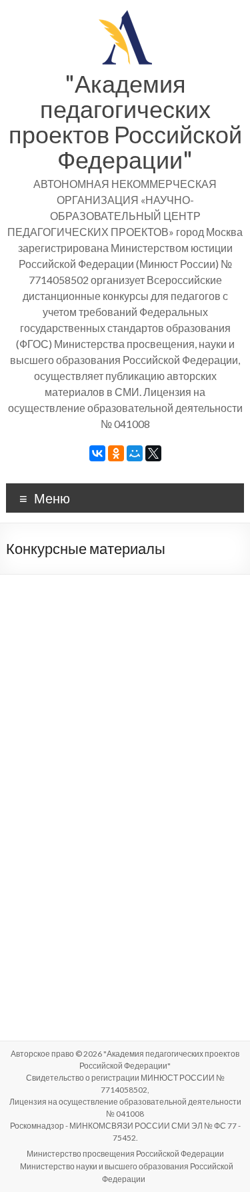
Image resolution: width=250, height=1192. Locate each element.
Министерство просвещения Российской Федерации (125, 1154)
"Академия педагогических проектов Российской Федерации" (125, 121)
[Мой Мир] (135, 453)
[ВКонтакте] (97, 453)
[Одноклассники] (116, 453)
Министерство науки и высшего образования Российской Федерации (126, 1172)
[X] (153, 453)
